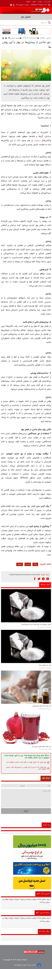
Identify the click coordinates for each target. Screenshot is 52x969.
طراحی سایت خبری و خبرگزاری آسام (25, 965)
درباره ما (40, 2)
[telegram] (11, 5)
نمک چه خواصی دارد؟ (45, 665)
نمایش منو (26, 16)
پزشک (35, 564)
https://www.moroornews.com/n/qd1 (24, 574)
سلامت (28, 564)
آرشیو (34, 2)
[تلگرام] (43, 578)
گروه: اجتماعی (14, 38)
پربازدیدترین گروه (43, 912)
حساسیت (37, 140)
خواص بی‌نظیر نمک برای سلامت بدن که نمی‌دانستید (36, 624)
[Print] (3, 38)
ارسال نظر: (46, 778)
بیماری (26, 105)
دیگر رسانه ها (44, 931)
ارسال (26, 811)
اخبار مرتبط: (45, 584)
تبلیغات (28, 2)
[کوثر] (26, 868)
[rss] (14, 5)
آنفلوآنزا (20, 564)
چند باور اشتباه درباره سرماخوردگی (41, 706)
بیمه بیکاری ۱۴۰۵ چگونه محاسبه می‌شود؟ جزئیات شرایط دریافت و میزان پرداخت (26, 901)
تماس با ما (47, 2)
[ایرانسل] (26, 883)
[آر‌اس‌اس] (47, 578)
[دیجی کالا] (26, 31)
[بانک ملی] (26, 855)
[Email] (6, 38)
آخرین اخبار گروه (43, 893)
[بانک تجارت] (26, 841)
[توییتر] (39, 578)
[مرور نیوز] (26, 10)
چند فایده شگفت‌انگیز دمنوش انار (41, 747)
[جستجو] (49, 22)
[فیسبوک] (34, 578)
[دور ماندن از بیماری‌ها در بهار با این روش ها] (26, 65)
